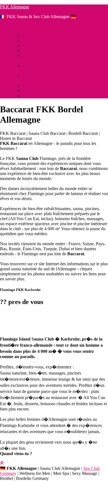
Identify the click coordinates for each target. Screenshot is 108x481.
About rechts (33, 40)
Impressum (31, 90)
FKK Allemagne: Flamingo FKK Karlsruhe (60, 50)
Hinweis (29, 85)
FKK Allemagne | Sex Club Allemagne (56, 45)
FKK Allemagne (14, 6)
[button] (54, 316)
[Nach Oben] (2, 463)
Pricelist (29, 95)
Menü (5, 26)
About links (32, 35)
